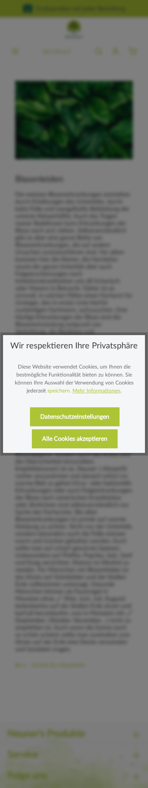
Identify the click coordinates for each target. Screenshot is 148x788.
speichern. (59, 391)
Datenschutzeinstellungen (74, 417)
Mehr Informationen (96, 391)
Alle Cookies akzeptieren (74, 439)
